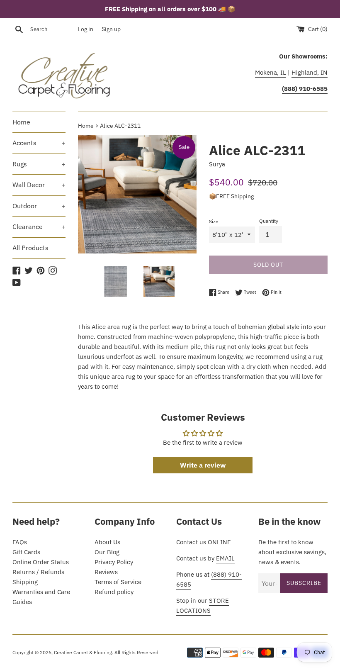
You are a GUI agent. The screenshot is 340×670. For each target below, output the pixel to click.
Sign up (111, 29)
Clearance (39, 226)
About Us (107, 542)
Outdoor (39, 206)
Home (21, 122)
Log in (85, 29)
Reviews (106, 572)
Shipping (25, 582)
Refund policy (114, 592)
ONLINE (219, 542)
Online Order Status (40, 562)
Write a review (203, 465)
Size (214, 221)
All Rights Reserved (136, 652)
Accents (39, 143)
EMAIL (225, 558)
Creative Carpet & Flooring (83, 652)
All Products (30, 248)
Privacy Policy (114, 562)
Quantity (268, 221)
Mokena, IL (270, 72)
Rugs (39, 164)
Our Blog (107, 552)
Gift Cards (26, 552)
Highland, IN (309, 72)
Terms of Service (118, 582)
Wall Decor (39, 184)
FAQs (19, 542)
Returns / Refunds (38, 572)
